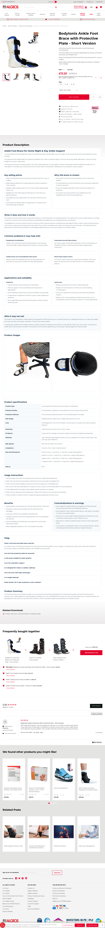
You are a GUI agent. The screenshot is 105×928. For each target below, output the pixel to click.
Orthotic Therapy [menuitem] (17, 14)
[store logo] (12, 7)
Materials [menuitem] (42, 14)
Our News (6, 909)
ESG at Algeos (7, 898)
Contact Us (90, 1)
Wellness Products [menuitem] (52, 14)
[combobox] (40, 7)
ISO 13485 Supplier (65, 901)
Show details (10, 669)
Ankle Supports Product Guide (13, 846)
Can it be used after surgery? (14, 563)
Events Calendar (8, 911)
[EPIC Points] (91, 7)
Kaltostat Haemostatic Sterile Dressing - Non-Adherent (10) (13, 789)
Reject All (79, 925)
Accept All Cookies (92, 925)
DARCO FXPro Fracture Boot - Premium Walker (21, 685)
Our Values (6, 893)
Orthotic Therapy (12, 26)
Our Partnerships (8, 906)
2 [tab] (51, 803)
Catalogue (31, 898)
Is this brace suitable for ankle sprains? (18, 558)
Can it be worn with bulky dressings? (17, 572)
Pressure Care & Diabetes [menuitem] (30, 14)
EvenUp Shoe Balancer (61, 788)
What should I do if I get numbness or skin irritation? (22, 582)
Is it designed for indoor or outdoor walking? (19, 568)
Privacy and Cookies (58, 893)
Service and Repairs (34, 909)
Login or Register (78, 1)
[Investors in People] (80, 921)
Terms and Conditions (59, 896)
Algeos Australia (32, 893)
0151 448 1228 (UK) (10, 1)
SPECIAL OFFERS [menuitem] (82, 14)
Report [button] (37, 732)
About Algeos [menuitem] (99, 14)
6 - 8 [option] (66, 84)
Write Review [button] (96, 706)
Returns (54, 898)
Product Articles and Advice (36, 896)
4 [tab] (56, 803)
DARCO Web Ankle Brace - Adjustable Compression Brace (88, 789)
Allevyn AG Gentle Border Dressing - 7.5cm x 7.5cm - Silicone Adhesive (37, 790)
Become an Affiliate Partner (11, 903)
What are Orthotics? (60, 846)
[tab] (96, 713)
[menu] (52, 14)
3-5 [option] (61, 84)
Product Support (33, 901)
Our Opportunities (8, 901)
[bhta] (47, 921)
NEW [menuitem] (91, 14)
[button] (4, 51)
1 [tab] (49, 803)
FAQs (29, 906)
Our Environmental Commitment (13, 896)
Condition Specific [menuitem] (64, 14)
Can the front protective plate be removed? (19, 553)
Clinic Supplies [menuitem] (6, 14)
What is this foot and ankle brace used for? (19, 543)
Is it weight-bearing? (11, 577)
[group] (11, 704)
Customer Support (33, 903)
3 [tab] (53, 803)
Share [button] (41, 732)
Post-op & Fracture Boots (25, 26)
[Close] (102, 925)
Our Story (5, 888)
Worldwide (99, 1)
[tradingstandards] (58, 921)
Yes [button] (34, 732)
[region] (52, 925)
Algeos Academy (33, 890)
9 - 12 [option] (72, 84)
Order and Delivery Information (62, 888)
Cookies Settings (67, 925)
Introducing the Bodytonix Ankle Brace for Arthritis (37, 846)
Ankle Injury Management (87, 846)
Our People (6, 890)
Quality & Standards (58, 890)
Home (4, 26)
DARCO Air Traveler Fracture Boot (35, 659)
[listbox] (78, 85)
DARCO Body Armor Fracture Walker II (59, 659)
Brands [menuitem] (73, 14)
